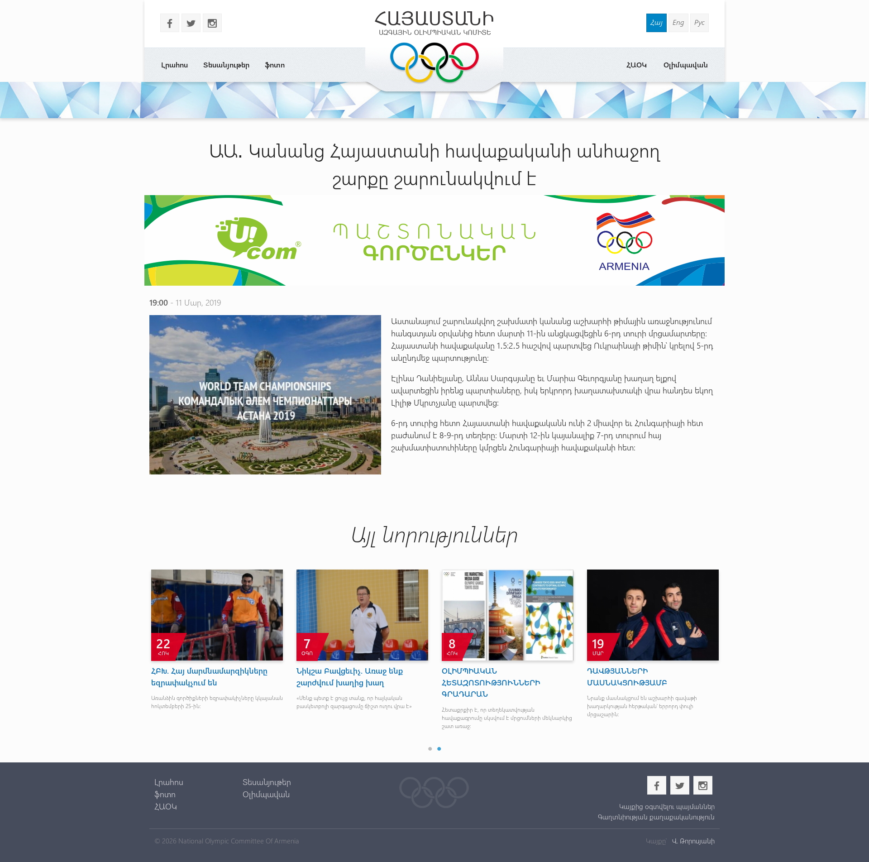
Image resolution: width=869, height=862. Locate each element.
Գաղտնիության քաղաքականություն (656, 816)
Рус (699, 22)
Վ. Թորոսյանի (692, 840)
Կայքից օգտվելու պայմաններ (666, 806)
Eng (678, 22)
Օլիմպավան (686, 64)
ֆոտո (275, 64)
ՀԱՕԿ (636, 64)
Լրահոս (174, 64)
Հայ (656, 22)
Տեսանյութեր (226, 64)
